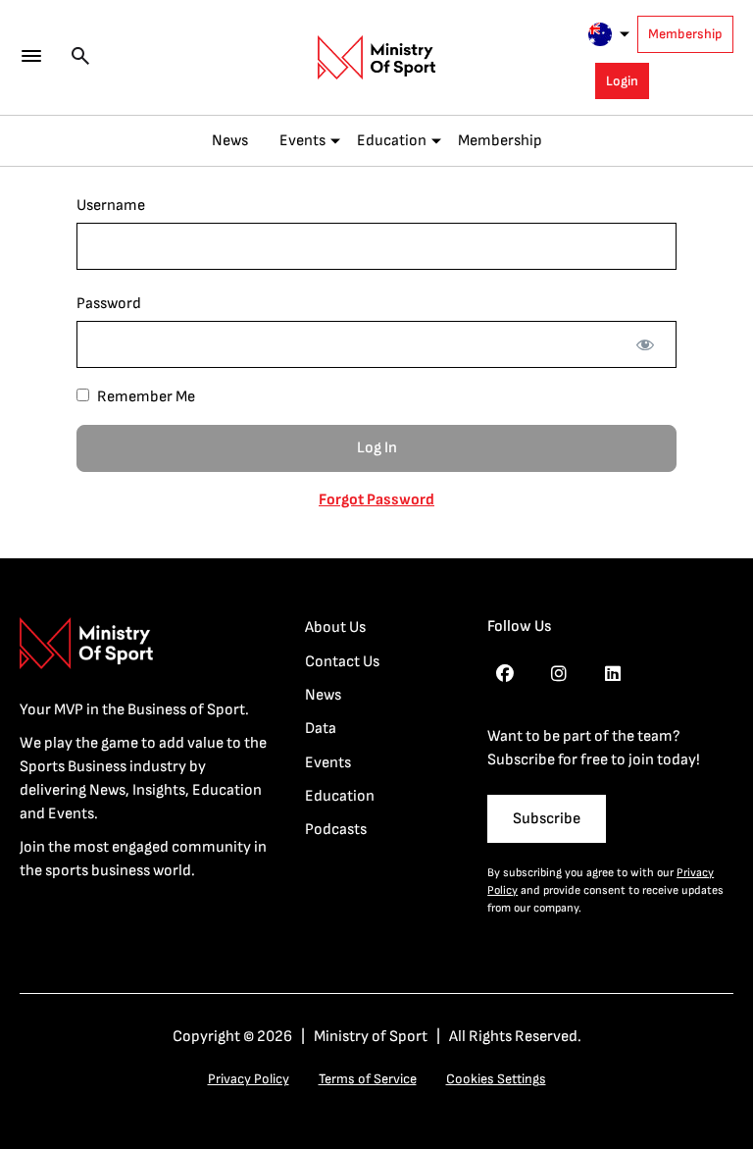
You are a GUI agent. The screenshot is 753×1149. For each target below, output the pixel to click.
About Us (335, 627)
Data (320, 728)
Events (302, 140)
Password (108, 303)
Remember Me (144, 397)
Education (392, 140)
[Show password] (645, 344)
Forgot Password (376, 500)
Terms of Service (368, 1079)
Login (622, 81)
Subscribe (546, 819)
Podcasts (336, 829)
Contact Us (342, 662)
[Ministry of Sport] (376, 57)
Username (110, 205)
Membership (685, 34)
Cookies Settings (496, 1079)
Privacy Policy (248, 1079)
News (230, 140)
